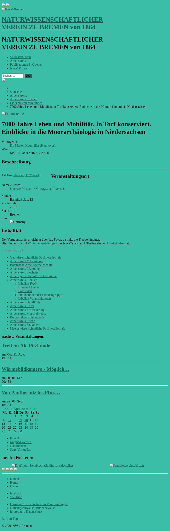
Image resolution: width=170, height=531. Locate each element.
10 (26, 420)
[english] (3, 5)
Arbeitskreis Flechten (24, 272)
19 (36, 424)
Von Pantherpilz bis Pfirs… (31, 392)
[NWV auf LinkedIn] (12, 469)
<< (6, 409)
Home (14, 482)
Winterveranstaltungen (42, 243)
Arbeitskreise (18, 61)
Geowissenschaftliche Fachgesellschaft (35, 257)
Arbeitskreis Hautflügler (25, 302)
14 (9, 424)
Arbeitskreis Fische (22, 321)
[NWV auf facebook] (4, 469)
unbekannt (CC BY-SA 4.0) (26, 175)
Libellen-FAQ (27, 283)
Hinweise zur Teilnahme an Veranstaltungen (39, 504)
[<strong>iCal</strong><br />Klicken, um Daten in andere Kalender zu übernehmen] (13, 113)
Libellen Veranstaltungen (34, 298)
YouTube (16, 497)
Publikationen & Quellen (26, 64)
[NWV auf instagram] (8, 469)
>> (35, 409)
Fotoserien (25, 291)
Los (28, 75)
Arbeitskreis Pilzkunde (25, 268)
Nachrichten (18, 446)
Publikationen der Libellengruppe (40, 295)
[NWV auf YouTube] (15, 469)
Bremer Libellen (29, 287)
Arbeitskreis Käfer (22, 306)
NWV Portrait (19, 68)
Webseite (60, 188)
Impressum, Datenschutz (26, 511)
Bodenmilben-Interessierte (27, 317)
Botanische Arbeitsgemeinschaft (31, 265)
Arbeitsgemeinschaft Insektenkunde (33, 276)
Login (14, 486)
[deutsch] (7, 5)
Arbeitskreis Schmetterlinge (28, 309)
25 (31, 427)
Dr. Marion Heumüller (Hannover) (32, 145)
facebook (16, 493)
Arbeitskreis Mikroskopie (26, 261)
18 (31, 424)
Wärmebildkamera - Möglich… (35, 369)
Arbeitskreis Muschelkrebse (28, 313)
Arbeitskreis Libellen (23, 280)
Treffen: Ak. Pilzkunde (26, 345)
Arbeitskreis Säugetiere (25, 324)
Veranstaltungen (20, 57)
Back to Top (10, 518)
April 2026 (21, 409)
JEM (21, 250)
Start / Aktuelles (20, 449)
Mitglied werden (21, 442)
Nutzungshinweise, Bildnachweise (32, 508)
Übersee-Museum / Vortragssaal (31, 188)
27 (3, 431)
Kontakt (15, 438)
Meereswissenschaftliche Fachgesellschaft (37, 328)
